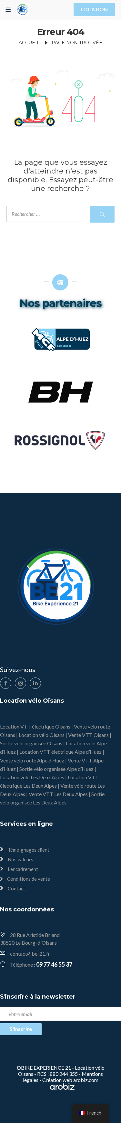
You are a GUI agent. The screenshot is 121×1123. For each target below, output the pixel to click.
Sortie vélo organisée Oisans (31, 743)
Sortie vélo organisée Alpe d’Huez (56, 769)
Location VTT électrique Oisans (35, 726)
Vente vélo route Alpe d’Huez (32, 760)
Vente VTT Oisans (88, 735)
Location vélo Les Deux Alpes (32, 777)
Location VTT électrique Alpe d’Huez (60, 752)
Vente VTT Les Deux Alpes (58, 794)
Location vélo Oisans (42, 735)
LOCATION (94, 9)
